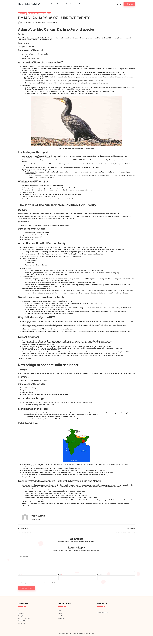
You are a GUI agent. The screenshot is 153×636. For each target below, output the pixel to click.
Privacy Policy (22, 615)
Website (99, 574)
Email (60, 574)
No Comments (53, 22)
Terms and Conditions (24, 618)
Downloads (21, 613)
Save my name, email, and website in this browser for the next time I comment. (45, 583)
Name (20, 574)
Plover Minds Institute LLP (29, 4)
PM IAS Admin (38, 515)
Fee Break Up (61, 618)
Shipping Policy (22, 620)
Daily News (22, 14)
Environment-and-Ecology (37, 14)
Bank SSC (60, 615)
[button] (129, 4)
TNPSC (60, 613)
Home (19, 611)
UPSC (59, 611)
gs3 (49, 14)
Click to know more (102, 612)
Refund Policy (21, 623)
